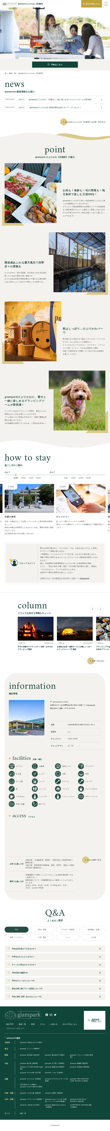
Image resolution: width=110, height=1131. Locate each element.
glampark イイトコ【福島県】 (30, 1048)
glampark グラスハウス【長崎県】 (31, 1099)
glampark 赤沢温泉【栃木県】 (30, 1055)
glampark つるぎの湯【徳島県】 (31, 1093)
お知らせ (54, 1024)
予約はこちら (57, 64)
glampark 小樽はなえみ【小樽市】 (31, 1042)
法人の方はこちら (93, 4)
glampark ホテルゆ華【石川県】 (31, 1072)
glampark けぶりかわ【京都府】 (31, 1079)
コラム (42, 1024)
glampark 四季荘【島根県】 (54, 1093)
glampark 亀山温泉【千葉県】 (55, 1055)
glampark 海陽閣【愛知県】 (79, 1063)
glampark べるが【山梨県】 (54, 1072)
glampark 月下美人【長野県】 (55, 1063)
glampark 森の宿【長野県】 (29, 1063)
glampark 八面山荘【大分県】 (30, 1105)
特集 (33, 1024)
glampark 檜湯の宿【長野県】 (55, 1067)
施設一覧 (22, 1024)
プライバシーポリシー (15, 1028)
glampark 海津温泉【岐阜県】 (80, 1067)
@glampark (84, 578)
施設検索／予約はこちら (101, 220)
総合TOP (10, 1024)
